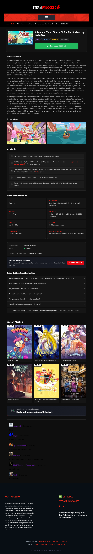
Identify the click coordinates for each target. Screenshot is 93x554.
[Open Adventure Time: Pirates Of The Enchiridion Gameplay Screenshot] (66, 133)
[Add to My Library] (83, 32)
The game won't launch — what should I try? (24, 299)
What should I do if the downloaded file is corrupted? (27, 283)
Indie (13, 24)
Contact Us (61, 544)
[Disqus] (46, 450)
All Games (42, 541)
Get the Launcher (75, 263)
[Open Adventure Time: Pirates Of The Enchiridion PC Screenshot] (26, 133)
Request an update (35, 253)
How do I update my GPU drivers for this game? (25, 294)
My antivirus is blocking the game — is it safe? (25, 304)
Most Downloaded (53, 541)
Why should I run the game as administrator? (24, 289)
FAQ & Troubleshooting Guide (46, 310)
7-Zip (37, 172)
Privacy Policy (39, 544)
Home (7, 24)
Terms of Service (50, 544)
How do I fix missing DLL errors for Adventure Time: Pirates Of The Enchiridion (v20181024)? (41, 278)
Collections (63, 541)
